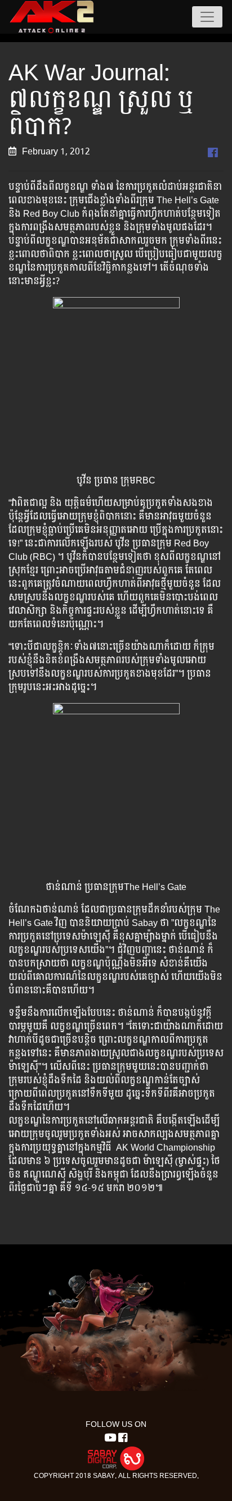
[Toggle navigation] (207, 17)
